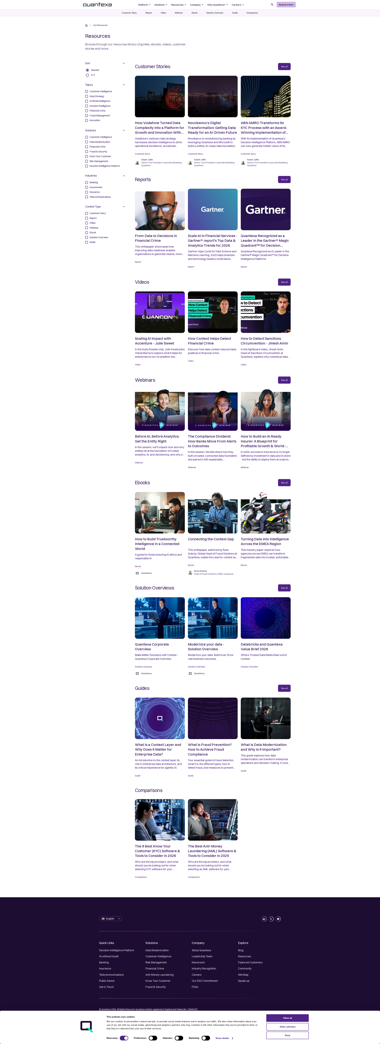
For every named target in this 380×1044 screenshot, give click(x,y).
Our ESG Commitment (205, 980)
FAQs (195, 987)
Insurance (105, 968)
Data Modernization (157, 950)
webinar (179, 13)
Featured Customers (250, 962)
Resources (244, 956)
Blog (240, 950)
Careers (196, 974)
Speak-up (243, 980)
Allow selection (288, 1026)
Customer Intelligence (158, 956)
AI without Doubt (108, 956)
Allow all (287, 1018)
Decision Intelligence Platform (116, 950)
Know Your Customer (158, 980)
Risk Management (156, 962)
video (163, 13)
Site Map (243, 974)
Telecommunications (111, 974)
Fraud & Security (155, 987)
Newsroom (198, 962)
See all (284, 66)
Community (244, 968)
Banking (104, 962)
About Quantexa (201, 950)
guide (235, 13)
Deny (287, 1035)
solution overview (214, 13)
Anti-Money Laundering (159, 974)
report (148, 13)
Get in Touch (106, 987)
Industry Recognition (204, 968)
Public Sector (107, 980)
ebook (195, 13)
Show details (222, 1038)
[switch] (153, 1038)
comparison (252, 13)
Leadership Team (202, 956)
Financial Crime (154, 968)
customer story (129, 13)
